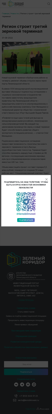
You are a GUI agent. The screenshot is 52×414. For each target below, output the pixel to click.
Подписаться (26, 220)
